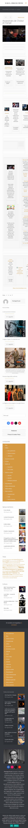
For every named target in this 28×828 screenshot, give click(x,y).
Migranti (19, 566)
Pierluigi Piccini (16, 301)
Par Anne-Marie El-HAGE (25, 175)
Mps (4, 568)
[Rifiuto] (26, 821)
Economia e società (9, 458)
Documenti (9, 467)
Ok (11, 825)
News (21, 567)
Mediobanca (10, 566)
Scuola (9, 571)
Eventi (8, 496)
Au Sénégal (14, 559)
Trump (4, 577)
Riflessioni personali (12, 480)
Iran (19, 562)
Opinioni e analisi (9, 472)
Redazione (14, 430)
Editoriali (9, 475)
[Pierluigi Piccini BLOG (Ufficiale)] (14, 3)
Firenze (22, 561)
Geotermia (11, 562)
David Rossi (14, 561)
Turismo (7, 577)
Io (17, 562)
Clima (11, 561)
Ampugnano (9, 559)
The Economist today (11, 573)
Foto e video (10, 469)
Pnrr (16, 569)
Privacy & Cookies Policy (14, 434)
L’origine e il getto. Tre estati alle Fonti (11, 339)
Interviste (9, 478)
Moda (22, 566)
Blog (6, 445)
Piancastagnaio (8, 483)
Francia (4, 562)
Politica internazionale (10, 486)
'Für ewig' (5, 559)
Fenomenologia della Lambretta (10, 376)
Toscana (21, 576)
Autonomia (20, 559)
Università (11, 577)
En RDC (19, 561)
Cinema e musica (11, 453)
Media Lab (7, 464)
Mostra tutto (21, 17)
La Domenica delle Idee (7, 564)
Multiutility (16, 568)
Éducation (25, 159)
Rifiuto (16, 825)
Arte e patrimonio (11, 450)
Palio (4, 569)
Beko (7, 561)
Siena (13, 571)
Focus (24, 231)
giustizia (15, 562)
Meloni (15, 566)
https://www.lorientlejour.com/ (20, 288)
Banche (4, 561)
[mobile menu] (26, 3)
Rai (22, 569)
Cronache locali (10, 494)
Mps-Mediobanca (10, 568)
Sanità (6, 571)
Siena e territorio (8, 491)
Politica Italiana (8, 488)
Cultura (6, 447)
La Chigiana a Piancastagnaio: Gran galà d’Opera (14, 403)
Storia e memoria (11, 499)
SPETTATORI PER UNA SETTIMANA (13, 572)
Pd (5, 569)
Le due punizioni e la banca (9, 311)
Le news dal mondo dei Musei (19, 564)
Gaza (7, 562)
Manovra (4, 566)
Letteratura (9, 456)
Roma (4, 571)
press (20, 569)
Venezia (15, 577)
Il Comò (7, 461)
